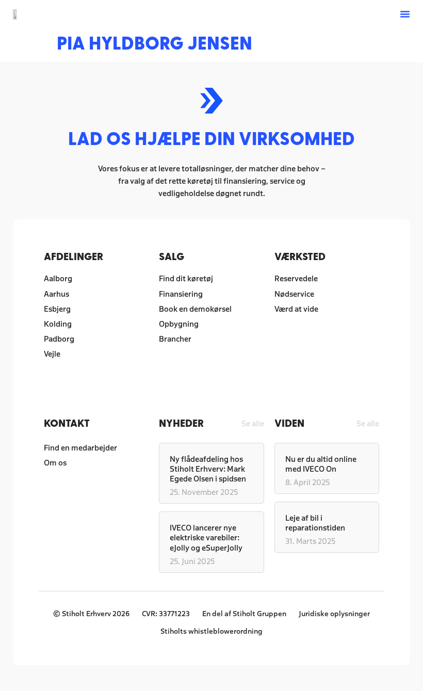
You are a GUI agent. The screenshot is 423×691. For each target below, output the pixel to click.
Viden (289, 422)
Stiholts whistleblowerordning (211, 630)
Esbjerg (57, 308)
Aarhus (56, 293)
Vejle (52, 353)
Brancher (175, 338)
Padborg (59, 338)
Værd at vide (296, 308)
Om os (55, 462)
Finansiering (181, 293)
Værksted (300, 256)
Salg (171, 256)
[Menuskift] (405, 14)
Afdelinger (73, 256)
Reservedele (296, 278)
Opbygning (179, 323)
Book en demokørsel (195, 308)
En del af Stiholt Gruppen (244, 613)
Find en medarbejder (80, 447)
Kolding (58, 323)
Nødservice (294, 293)
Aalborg (58, 278)
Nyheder (181, 422)
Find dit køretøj (186, 278)
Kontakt (67, 422)
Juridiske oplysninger (334, 613)
